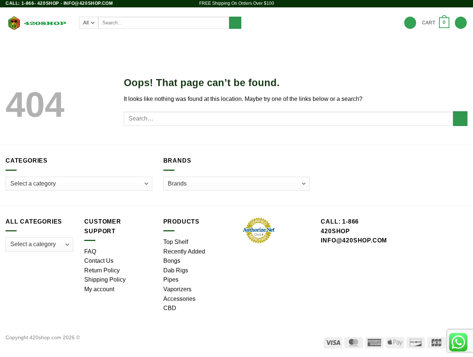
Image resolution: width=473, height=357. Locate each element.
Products (107, 46)
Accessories (287, 46)
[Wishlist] (410, 23)
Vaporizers (240, 46)
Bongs (137, 46)
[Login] (461, 23)
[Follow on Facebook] (435, 3)
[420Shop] (37, 22)
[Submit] (235, 23)
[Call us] (464, 3)
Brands (327, 46)
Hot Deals (359, 46)
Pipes (166, 46)
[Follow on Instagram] (442, 3)
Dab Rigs (199, 46)
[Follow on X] (450, 3)
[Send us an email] (457, 3)
